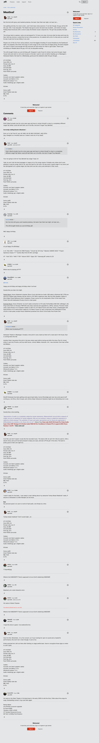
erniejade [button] (9, 264)
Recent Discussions (78, 27)
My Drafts (84, 36)
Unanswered (84, 40)
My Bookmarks (84, 31)
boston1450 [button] (10, 693)
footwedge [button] (9, 214)
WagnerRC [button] (9, 619)
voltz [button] (8, 241)
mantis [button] (9, 490)
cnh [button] (8, 118)
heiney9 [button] (9, 406)
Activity (75, 29)
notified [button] (9, 584)
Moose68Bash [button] (10, 277)
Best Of (75, 42)
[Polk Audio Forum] (5, 2)
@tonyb (5, 282)
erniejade (8, 326)
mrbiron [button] (9, 564)
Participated (76, 38)
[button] (68, 13)
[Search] (79, 1)
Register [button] (40, 110)
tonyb (7, 219)
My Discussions (77, 34)
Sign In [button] (31, 110)
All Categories (76, 25)
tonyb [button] (8, 17)
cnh (7, 149)
